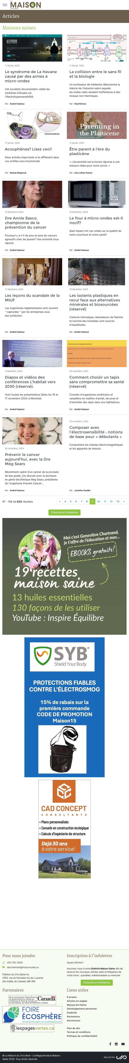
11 (105, 501)
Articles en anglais (77, 1001)
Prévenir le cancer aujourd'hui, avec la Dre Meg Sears (27, 459)
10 (98, 501)
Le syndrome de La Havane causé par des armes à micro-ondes (31, 76)
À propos (72, 997)
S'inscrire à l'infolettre (64, 512)
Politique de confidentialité (82, 1036)
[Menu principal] (4, 4)
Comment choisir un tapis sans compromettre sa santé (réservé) (96, 382)
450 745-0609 (15, 962)
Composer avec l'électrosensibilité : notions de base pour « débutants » (96, 432)
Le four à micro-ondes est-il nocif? (96, 220)
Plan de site (73, 1028)
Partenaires (73, 1016)
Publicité (72, 1012)
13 (118, 501)
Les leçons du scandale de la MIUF (32, 297)
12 (111, 501)
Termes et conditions (78, 1032)
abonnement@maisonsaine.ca (23, 967)
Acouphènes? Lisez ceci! (28, 149)
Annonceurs (73, 1020)
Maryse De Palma (76, 1004)
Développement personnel (82, 1008)
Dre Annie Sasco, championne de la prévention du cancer (25, 223)
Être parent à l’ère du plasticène (89, 151)
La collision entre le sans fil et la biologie (95, 74)
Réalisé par (109, 1057)
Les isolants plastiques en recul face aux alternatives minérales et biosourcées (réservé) (94, 302)
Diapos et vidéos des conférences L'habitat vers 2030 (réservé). (30, 382)
